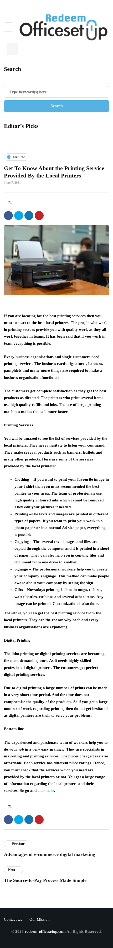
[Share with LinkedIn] (28, 215)
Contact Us (13, 919)
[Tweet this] (18, 215)
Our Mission (39, 919)
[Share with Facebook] (8, 215)
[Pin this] (39, 215)
